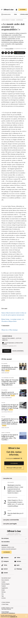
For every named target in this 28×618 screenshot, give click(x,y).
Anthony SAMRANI (9, 48)
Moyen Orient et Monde (8, 20)
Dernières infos (7, 14)
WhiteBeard (12, 613)
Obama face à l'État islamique (9, 330)
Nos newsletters (5, 541)
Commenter (6, 350)
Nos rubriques (5, 538)
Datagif (7, 612)
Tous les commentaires (17, 350)
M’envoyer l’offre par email (14, 467)
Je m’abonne (14, 463)
